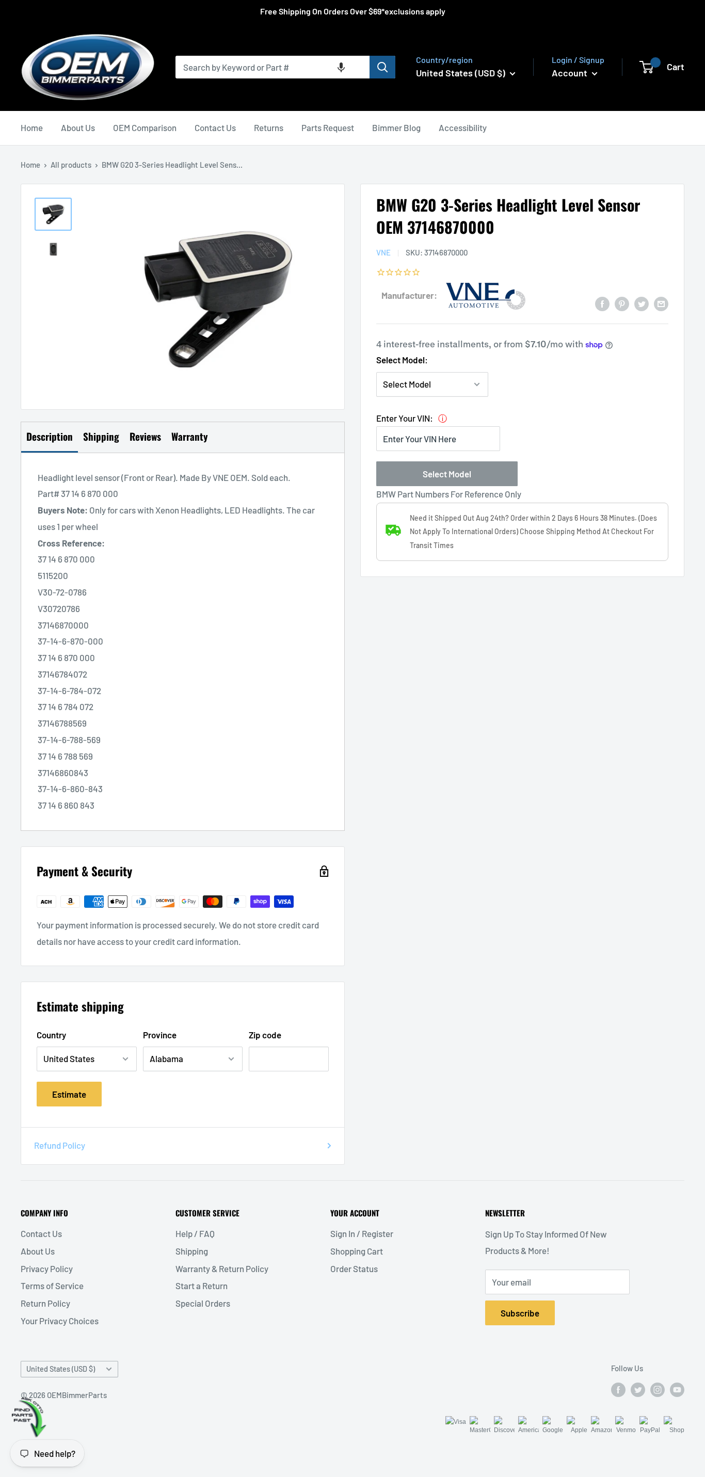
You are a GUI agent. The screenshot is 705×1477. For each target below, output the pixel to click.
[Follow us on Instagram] (657, 1389)
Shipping (191, 1251)
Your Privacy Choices (60, 1320)
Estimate (69, 1094)
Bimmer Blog (396, 127)
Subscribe (520, 1313)
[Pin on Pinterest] (622, 303)
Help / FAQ (195, 1233)
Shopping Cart (356, 1251)
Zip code (265, 1035)
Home (32, 127)
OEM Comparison (145, 127)
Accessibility (463, 127)
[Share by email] (661, 303)
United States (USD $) (60, 1368)
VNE (383, 253)
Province (160, 1035)
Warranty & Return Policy (221, 1268)
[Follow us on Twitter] (638, 1389)
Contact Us (215, 127)
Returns (268, 127)
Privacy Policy (47, 1268)
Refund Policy (59, 1145)
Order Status (354, 1268)
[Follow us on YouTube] (677, 1389)
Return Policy (45, 1303)
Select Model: (402, 360)
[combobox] (272, 67)
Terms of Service (52, 1285)
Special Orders (202, 1303)
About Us (78, 127)
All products (71, 164)
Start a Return (201, 1285)
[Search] (382, 67)
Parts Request (327, 127)
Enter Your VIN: (404, 418)
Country (51, 1035)
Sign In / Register (361, 1233)
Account (570, 72)
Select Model (447, 474)
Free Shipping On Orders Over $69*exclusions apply (352, 11)
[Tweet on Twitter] (641, 303)
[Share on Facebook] (602, 303)
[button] (341, 67)
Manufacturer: (409, 295)
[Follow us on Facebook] (618, 1389)
